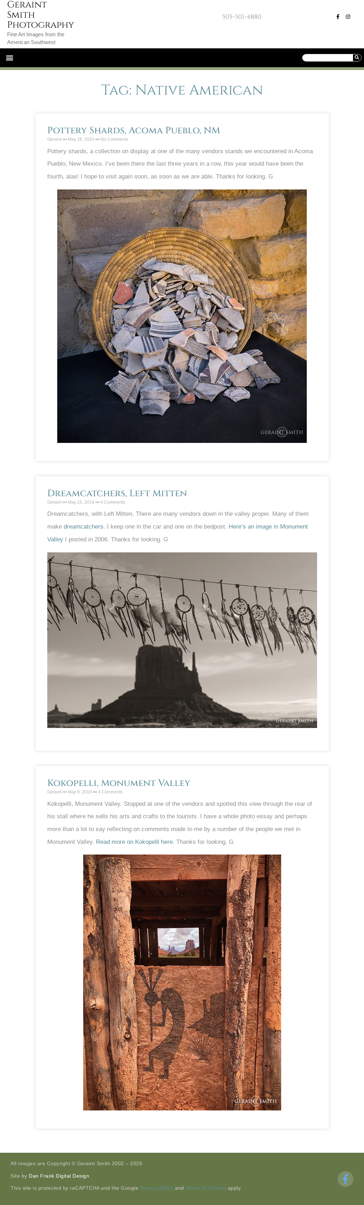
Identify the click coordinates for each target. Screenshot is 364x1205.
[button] (9, 58)
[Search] (357, 57)
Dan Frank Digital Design (59, 1176)
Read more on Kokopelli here (134, 842)
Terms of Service (206, 1188)
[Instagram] (348, 17)
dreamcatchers (83, 526)
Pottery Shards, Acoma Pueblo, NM (133, 130)
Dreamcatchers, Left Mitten (117, 493)
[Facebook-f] (338, 17)
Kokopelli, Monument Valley (119, 783)
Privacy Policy (156, 1188)
